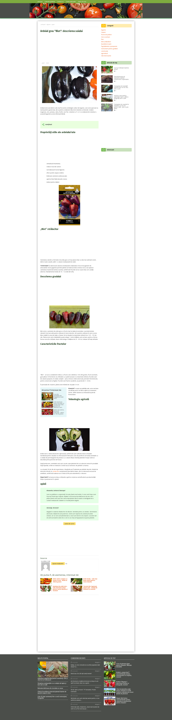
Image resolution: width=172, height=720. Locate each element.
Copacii (103, 32)
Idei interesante (106, 56)
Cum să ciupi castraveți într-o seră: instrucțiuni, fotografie (52, 697)
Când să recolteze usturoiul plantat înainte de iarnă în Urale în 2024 (52, 692)
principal (40, 1)
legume (103, 30)
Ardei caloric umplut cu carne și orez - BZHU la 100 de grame (60, 580)
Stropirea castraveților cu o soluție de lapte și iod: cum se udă (52, 684)
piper (43, 63)
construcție (104, 51)
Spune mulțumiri (57, 563)
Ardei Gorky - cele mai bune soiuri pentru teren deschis (90, 580)
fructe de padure (106, 34)
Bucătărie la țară (106, 44)
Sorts (47, 63)
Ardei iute (56, 471)
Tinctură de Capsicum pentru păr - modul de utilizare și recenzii (90, 588)
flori (102, 39)
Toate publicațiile (71, 1)
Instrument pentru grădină (109, 48)
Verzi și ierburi (105, 37)
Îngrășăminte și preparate (109, 46)
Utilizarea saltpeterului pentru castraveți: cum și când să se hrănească (53, 679)
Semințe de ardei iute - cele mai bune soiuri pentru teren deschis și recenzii (60, 589)
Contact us (60, 1)
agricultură (104, 53)
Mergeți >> (97, 662)
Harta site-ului (82, 1)
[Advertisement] (69, 47)
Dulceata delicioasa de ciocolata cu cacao (50, 688)
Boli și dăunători (106, 42)
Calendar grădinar (50, 1)
